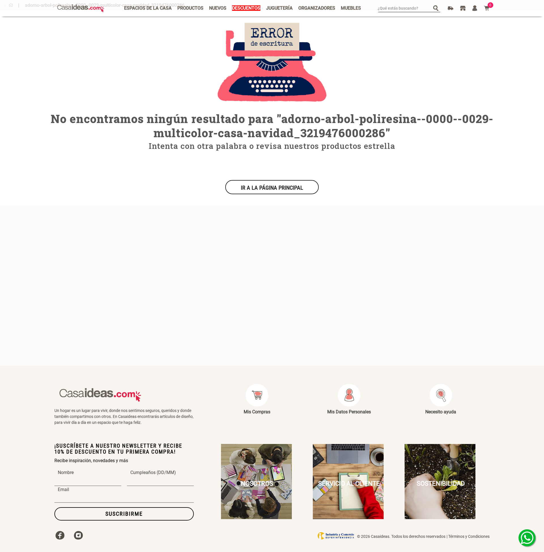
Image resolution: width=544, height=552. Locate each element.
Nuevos (217, 8)
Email (63, 489)
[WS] (527, 537)
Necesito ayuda (440, 411)
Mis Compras (257, 411)
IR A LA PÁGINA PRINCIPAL (272, 187)
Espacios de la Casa (148, 8)
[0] (487, 8)
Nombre (66, 472)
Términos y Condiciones (469, 536)
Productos (190, 8)
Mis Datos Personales (349, 411)
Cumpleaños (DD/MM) (153, 472)
